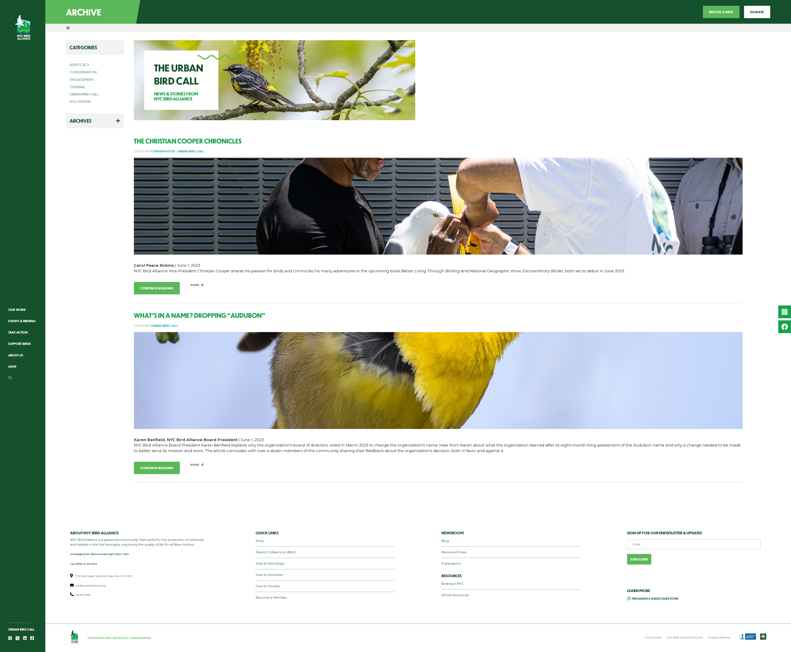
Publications (451, 563)
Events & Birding (22, 321)
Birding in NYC (452, 584)
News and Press (453, 552)
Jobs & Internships (270, 563)
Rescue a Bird (721, 12)
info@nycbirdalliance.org (91, 585)
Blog (445, 541)
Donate (757, 12)
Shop (12, 366)
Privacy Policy (653, 637)
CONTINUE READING (157, 288)
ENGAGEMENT (82, 79)
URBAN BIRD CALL (84, 94)
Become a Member (271, 597)
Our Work (17, 309)
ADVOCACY (79, 64)
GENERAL (77, 87)
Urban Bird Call (21, 629)
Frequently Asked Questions (655, 598)
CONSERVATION (83, 72)
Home (68, 28)
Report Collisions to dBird (275, 552)
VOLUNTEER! (80, 101)
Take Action (18, 332)
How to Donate (268, 586)
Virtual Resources (455, 595)
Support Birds (19, 343)
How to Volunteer (269, 575)
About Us (15, 355)
